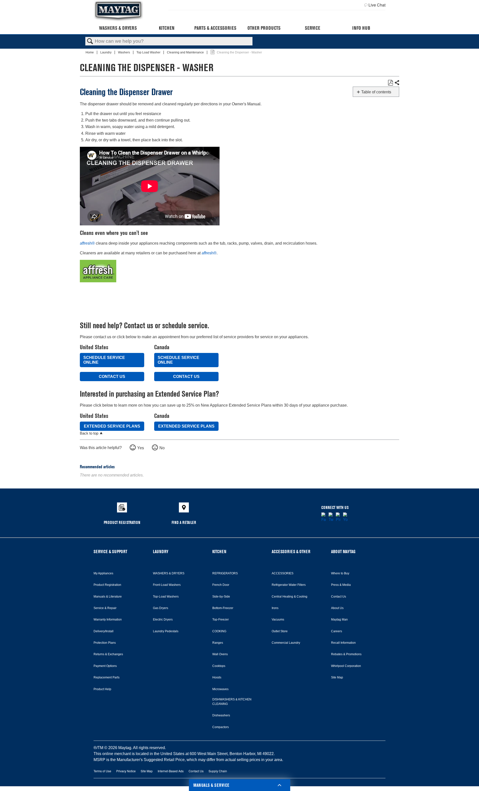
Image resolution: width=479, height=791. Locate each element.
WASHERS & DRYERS (168, 573)
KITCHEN (219, 551)
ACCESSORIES (282, 573)
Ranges (217, 642)
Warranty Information (108, 619)
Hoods (216, 677)
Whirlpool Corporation (346, 666)
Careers (336, 631)
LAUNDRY (160, 551)
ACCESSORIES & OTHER (291, 551)
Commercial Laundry (286, 642)
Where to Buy (340, 573)
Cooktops (218, 666)
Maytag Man (339, 619)
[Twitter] (331, 517)
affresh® (87, 243)
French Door (220, 585)
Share (396, 83)
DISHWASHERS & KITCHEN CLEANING (231, 702)
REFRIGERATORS (225, 573)
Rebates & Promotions (346, 654)
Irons (275, 608)
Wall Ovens (220, 654)
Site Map (337, 677)
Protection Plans (105, 642)
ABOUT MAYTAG (343, 551)
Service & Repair (105, 608)
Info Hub (361, 28)
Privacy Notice (126, 771)
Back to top (89, 433)
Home (90, 52)
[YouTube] (345, 517)
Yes (140, 448)
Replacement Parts (107, 677)
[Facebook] (323, 517)
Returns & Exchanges (108, 654)
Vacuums (278, 619)
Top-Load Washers (166, 596)
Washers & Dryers (118, 28)
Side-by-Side (221, 596)
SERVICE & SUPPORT (110, 551)
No (162, 448)
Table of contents (376, 92)
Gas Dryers (160, 608)
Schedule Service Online (104, 359)
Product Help (102, 689)
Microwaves (220, 689)
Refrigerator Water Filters (289, 585)
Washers (124, 52)
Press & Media (341, 585)
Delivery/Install (104, 631)
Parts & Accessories (215, 28)
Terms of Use (102, 771)
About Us (337, 608)
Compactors (220, 727)
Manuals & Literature (108, 596)
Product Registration (107, 585)
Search (90, 41)
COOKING (219, 631)
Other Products (263, 28)
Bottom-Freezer (222, 608)
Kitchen (166, 28)
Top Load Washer (148, 52)
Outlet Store (280, 631)
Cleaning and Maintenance (186, 52)
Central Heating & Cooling (289, 596)
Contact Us (112, 376)
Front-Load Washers (167, 585)
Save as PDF (390, 83)
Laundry (106, 52)
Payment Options (105, 666)
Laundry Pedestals (165, 631)
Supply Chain (218, 771)
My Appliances (103, 573)
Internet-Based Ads (171, 771)
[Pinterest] (338, 517)
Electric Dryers (163, 619)
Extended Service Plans (112, 426)
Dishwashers (221, 715)
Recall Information (343, 642)
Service (312, 28)
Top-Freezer (220, 619)
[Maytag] (118, 11)
